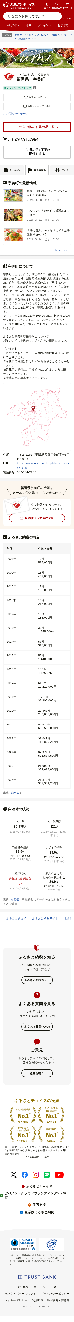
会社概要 (23, 1286)
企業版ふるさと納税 (39, 1212)
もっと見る (61, 250)
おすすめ (63, 25)
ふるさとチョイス (39, 1186)
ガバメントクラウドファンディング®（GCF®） (37, 1195)
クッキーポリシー (16, 1300)
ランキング (44, 25)
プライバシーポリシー (55, 1293)
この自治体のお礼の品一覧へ (37, 127)
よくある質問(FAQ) (37, 1026)
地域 (28, 25)
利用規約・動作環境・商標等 (50, 1300)
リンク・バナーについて (20, 1293)
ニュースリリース (45, 1286)
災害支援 (39, 1204)
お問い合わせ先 (17, 113)
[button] (67, 17)
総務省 (15, 792)
